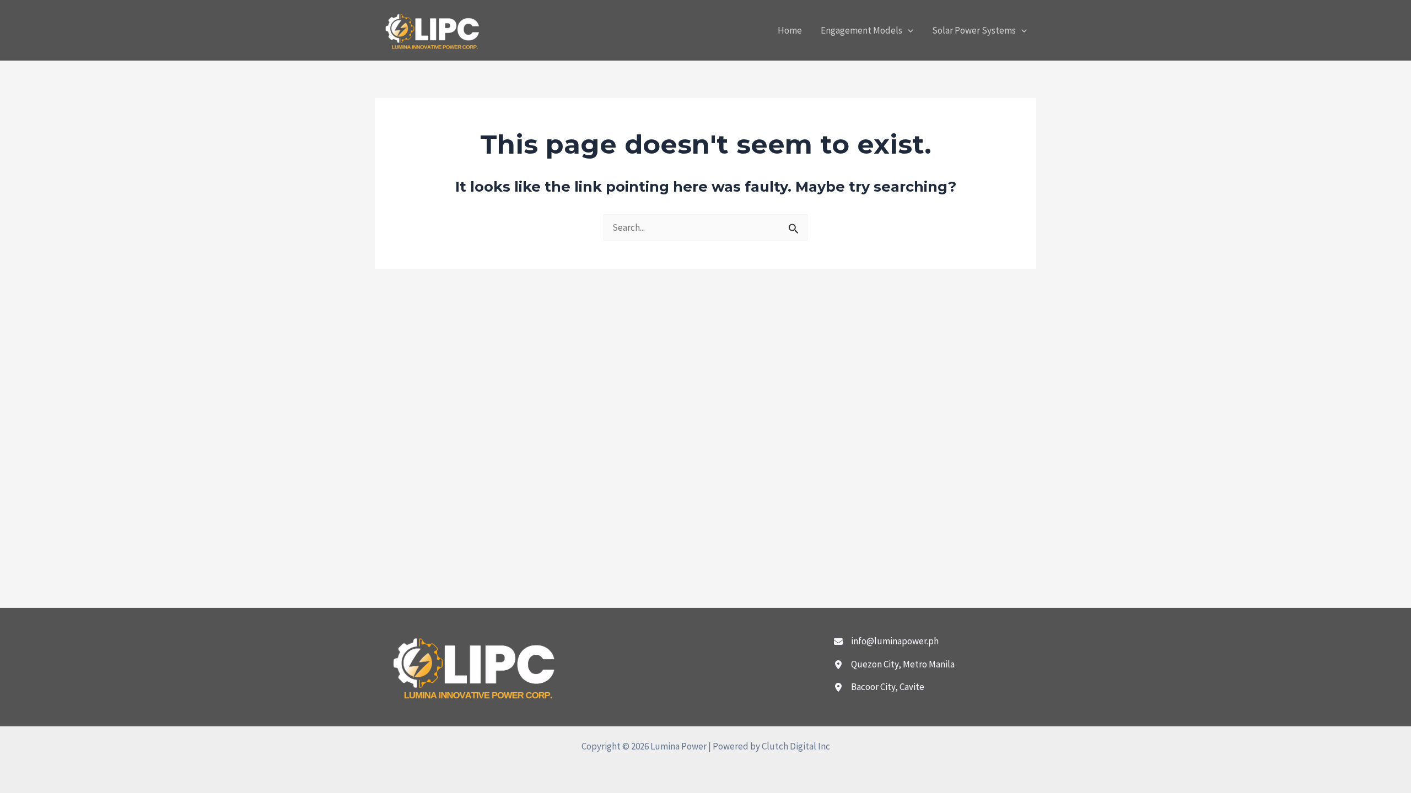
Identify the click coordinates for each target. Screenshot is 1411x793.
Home (790, 30)
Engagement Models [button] (861, 30)
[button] (907, 30)
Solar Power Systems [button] (974, 30)
